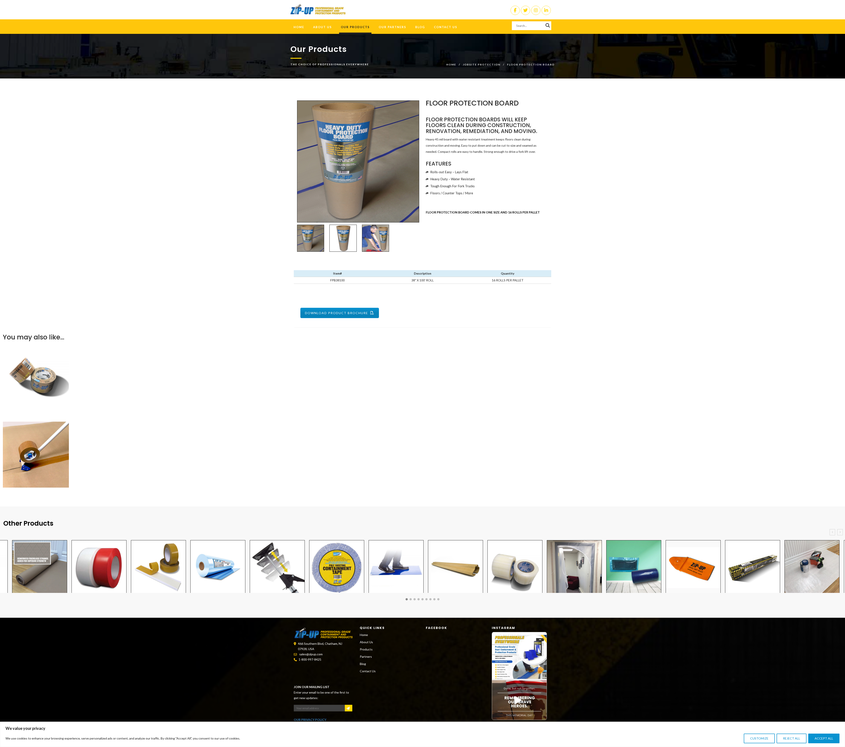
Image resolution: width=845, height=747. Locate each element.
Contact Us (445, 27)
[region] (422, 734)
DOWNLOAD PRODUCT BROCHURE (336, 313)
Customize (759, 738)
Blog (420, 27)
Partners (366, 656)
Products (366, 649)
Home (451, 64)
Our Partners (392, 27)
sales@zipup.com (311, 654)
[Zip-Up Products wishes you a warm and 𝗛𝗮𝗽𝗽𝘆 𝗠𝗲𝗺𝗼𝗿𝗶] (519, 702)
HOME (299, 27)
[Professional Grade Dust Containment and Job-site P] (519, 657)
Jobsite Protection (481, 64)
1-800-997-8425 (310, 659)
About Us (322, 27)
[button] (407, 599)
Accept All (824, 738)
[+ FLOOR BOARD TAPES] (410, 376)
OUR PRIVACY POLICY (310, 719)
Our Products (355, 27)
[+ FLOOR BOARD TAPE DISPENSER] (410, 455)
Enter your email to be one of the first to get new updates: (321, 695)
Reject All (791, 738)
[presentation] (832, 532)
